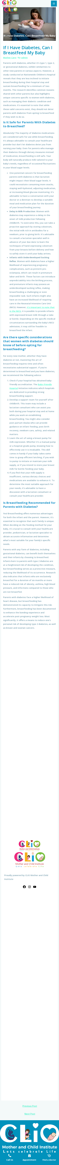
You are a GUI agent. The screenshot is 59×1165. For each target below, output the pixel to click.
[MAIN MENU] (54, 4)
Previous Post (29, 1106)
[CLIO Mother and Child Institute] (9, 3)
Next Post (29, 1113)
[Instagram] (29, 887)
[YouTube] (34, 887)
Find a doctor (49, 1159)
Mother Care (9, 57)
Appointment (29, 1159)
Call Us (9, 1159)
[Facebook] (24, 887)
